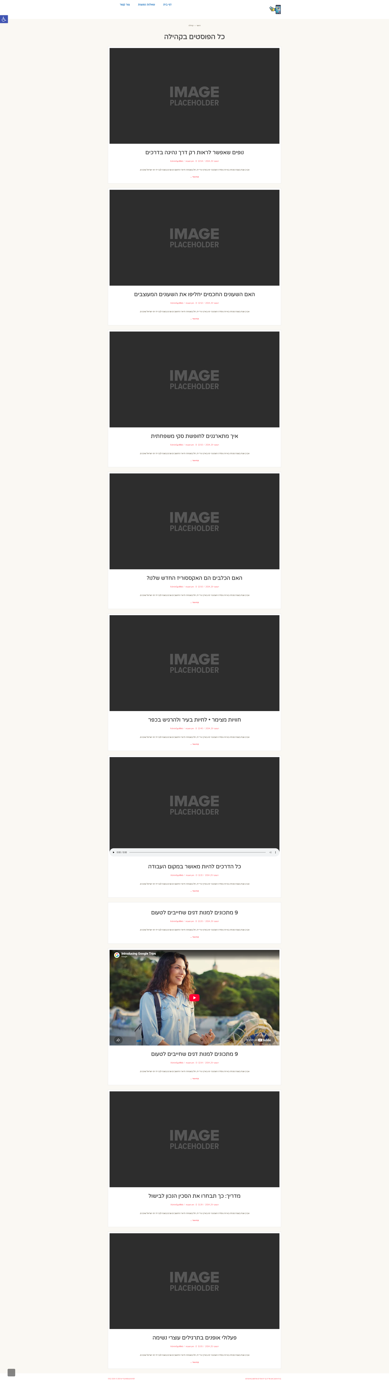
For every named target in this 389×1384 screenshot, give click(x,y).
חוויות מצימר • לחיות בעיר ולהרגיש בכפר (194, 720)
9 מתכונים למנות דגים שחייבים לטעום (194, 912)
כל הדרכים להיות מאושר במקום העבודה (194, 866)
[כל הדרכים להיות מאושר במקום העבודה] (194, 805)
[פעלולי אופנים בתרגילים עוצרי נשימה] (194, 1281)
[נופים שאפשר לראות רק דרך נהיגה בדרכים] (194, 96)
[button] (4, 19)
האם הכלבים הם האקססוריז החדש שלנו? (194, 578)
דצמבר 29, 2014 (212, 161)
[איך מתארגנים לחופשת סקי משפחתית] (194, 379)
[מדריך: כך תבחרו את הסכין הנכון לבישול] (194, 1139)
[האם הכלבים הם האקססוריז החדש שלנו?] (194, 521)
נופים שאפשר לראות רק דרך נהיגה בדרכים (194, 152)
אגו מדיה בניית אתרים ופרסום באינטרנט (259, 1379)
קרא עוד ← (194, 177)
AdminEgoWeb (176, 161)
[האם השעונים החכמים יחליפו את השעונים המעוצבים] (194, 238)
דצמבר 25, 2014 (212, 1346)
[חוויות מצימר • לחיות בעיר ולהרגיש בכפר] (194, 663)
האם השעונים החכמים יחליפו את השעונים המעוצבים (194, 294)
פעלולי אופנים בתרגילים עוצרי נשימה (195, 1338)
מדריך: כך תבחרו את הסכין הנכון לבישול (194, 1196)
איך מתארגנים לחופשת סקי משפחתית (194, 436)
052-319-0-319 (114, 1379)
